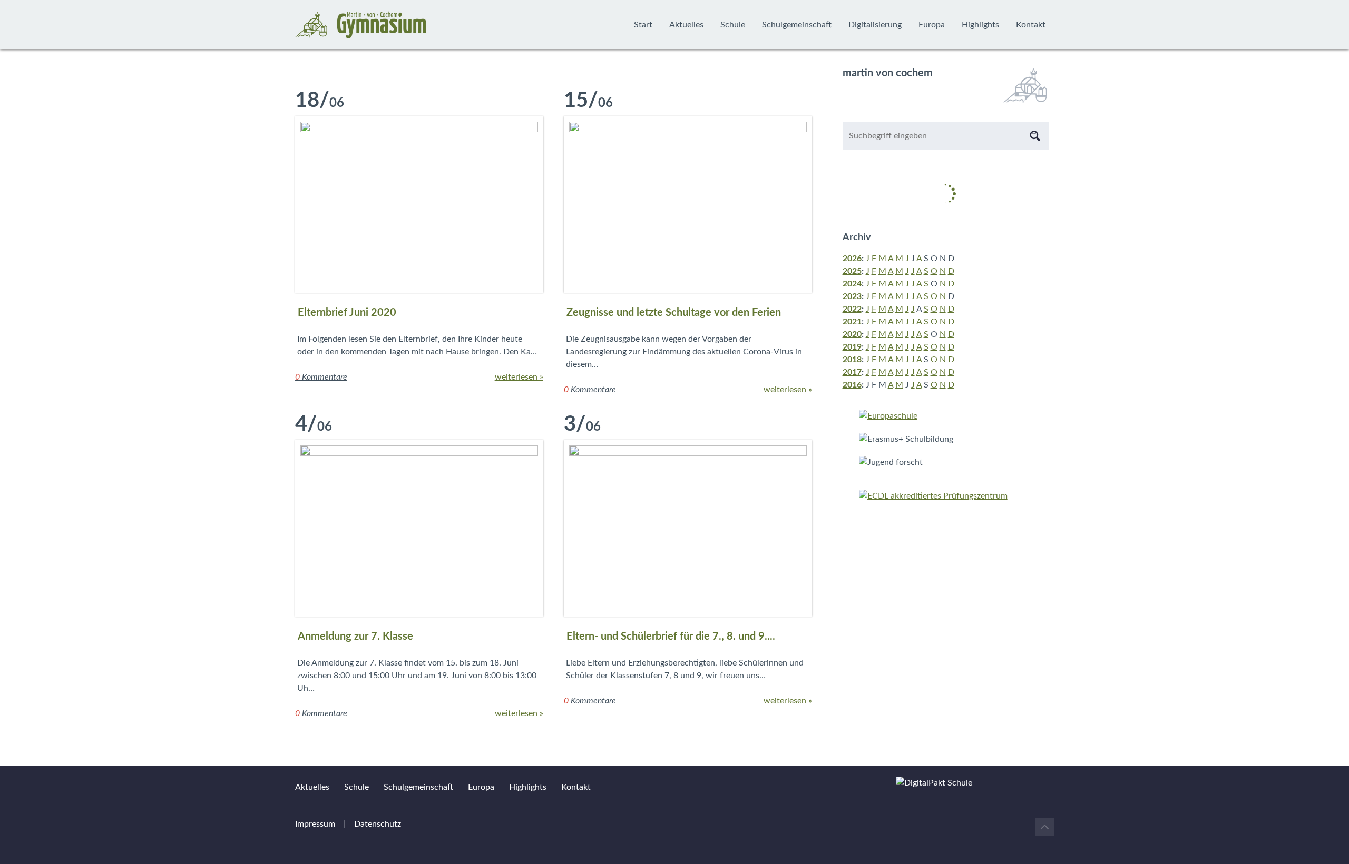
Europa (931, 25)
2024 (852, 284)
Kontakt (1030, 25)
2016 (852, 385)
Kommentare (321, 377)
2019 (852, 347)
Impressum (315, 824)
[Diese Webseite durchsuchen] (1035, 136)
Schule (732, 25)
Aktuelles (686, 25)
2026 (852, 258)
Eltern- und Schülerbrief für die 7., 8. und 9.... (670, 636)
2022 (852, 309)
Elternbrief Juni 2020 (347, 312)
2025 (852, 271)
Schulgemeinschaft (797, 25)
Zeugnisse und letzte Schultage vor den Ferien (673, 312)
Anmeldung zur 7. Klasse (355, 636)
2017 (852, 372)
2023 (852, 296)
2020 (852, 334)
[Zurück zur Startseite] (361, 24)
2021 (852, 321)
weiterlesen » (519, 377)
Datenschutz (377, 824)
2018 (852, 359)
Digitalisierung (875, 25)
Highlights (980, 25)
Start (643, 25)
